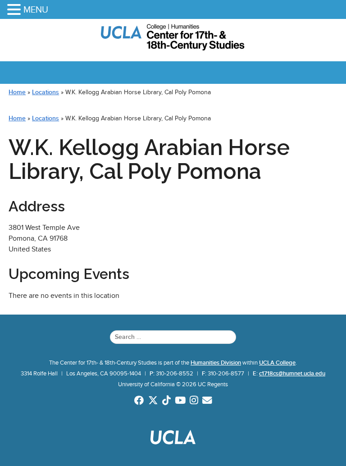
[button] (15, 10)
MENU (35, 9)
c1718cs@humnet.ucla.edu (292, 373)
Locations (45, 92)
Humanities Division (216, 363)
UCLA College (277, 363)
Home (17, 92)
